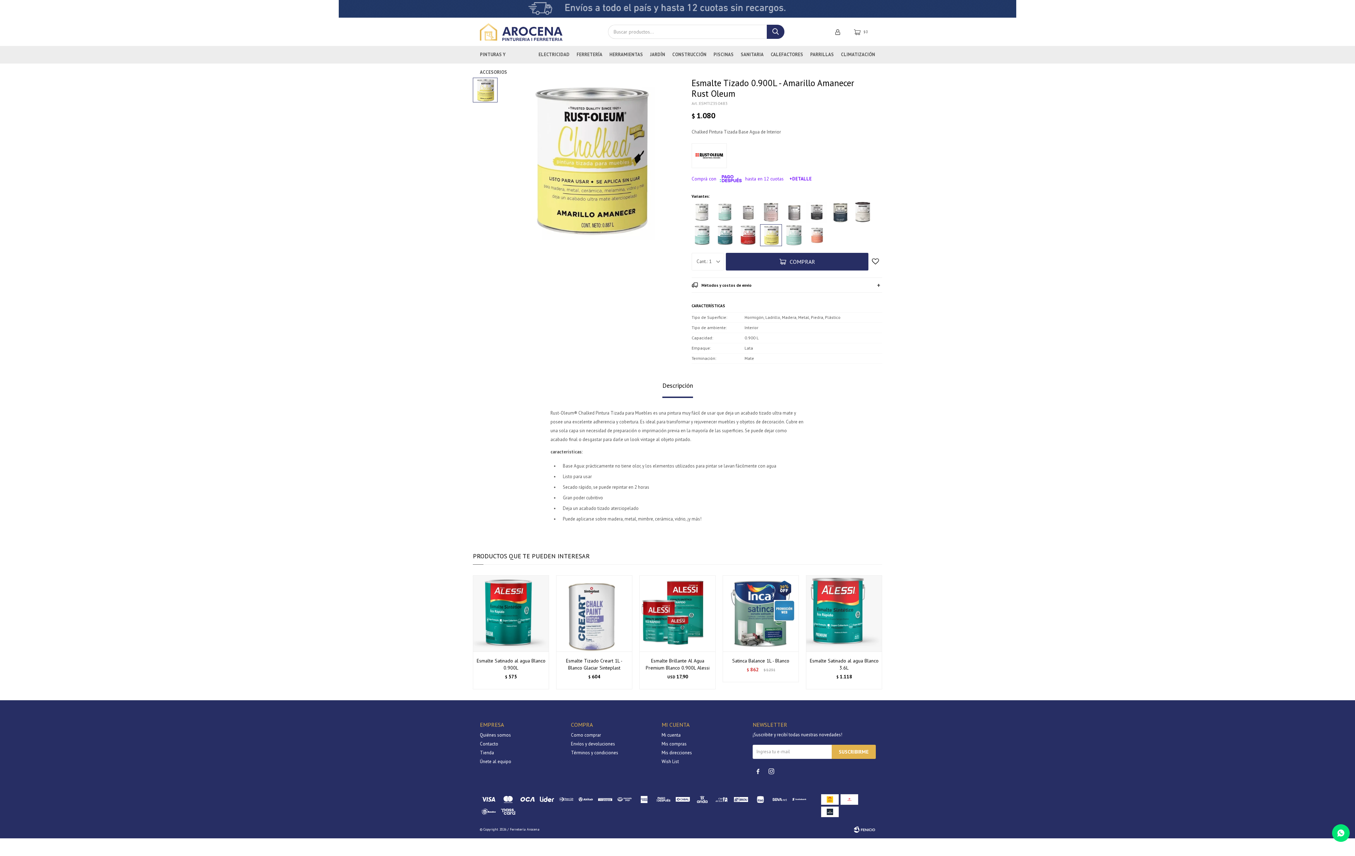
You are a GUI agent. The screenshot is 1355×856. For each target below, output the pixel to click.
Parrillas (822, 55)
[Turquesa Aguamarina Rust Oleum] (794, 235)
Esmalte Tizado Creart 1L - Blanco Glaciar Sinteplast (594, 664)
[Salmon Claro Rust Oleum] (816, 235)
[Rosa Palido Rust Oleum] (771, 212)
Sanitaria (752, 55)
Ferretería (589, 55)
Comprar (802, 261)
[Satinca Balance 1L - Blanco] (761, 613)
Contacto (489, 744)
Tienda (487, 753)
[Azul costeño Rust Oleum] (839, 212)
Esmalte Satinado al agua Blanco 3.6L (844, 664)
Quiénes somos (495, 735)
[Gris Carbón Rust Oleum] (816, 212)
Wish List (670, 762)
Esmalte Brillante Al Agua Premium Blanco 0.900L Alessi (678, 664)
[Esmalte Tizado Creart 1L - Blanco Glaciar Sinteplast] (594, 613)
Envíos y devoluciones (593, 744)
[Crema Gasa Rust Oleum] (862, 212)
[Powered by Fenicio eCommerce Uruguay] (864, 829)
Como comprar (586, 735)
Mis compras (674, 744)
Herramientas (626, 55)
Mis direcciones (677, 753)
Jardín (657, 55)
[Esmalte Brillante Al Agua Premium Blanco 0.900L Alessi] (677, 613)
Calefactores (787, 55)
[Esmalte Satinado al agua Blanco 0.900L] (511, 613)
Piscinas (723, 55)
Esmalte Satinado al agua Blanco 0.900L (511, 664)
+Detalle (800, 179)
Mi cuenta (671, 735)
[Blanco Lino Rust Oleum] (702, 212)
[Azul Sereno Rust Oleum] (725, 212)
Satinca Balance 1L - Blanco (760, 661)
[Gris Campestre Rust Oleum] (748, 212)
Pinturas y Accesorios (493, 58)
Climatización (858, 55)
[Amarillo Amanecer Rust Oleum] (771, 235)
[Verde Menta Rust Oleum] (702, 235)
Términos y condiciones (594, 753)
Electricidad (554, 55)
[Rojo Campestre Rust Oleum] (748, 235)
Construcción (689, 55)
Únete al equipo (495, 762)
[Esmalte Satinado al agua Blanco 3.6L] (844, 613)
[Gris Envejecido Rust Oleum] (794, 212)
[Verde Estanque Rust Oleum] (725, 235)
